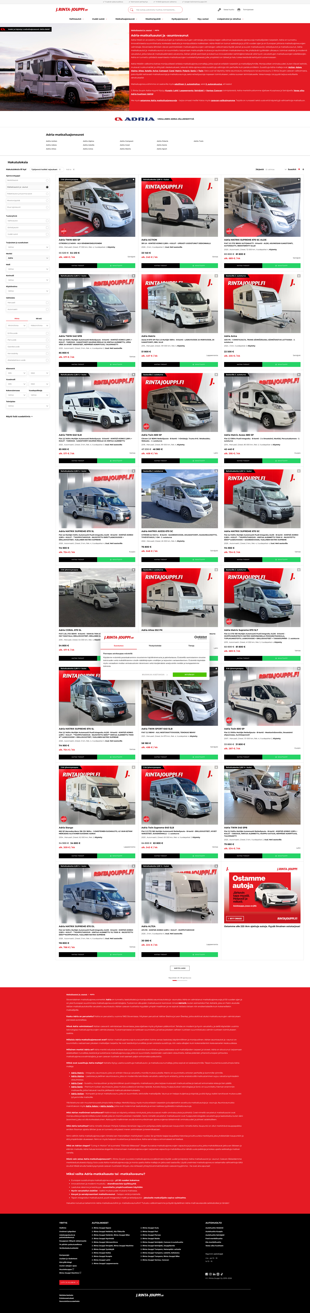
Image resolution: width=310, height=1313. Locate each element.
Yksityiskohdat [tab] (155, 646)
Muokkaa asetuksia (153, 675)
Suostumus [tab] (119, 646)
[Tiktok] (222, 1274)
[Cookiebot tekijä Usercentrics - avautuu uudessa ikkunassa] (196, 637)
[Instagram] (210, 1274)
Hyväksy (189, 675)
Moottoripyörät (13, 200)
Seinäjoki (199, 90)
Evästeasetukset (66, 1298)
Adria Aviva (88, 149)
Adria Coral (125, 145)
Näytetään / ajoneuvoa (180, 978)
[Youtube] (218, 1274)
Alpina (134, 71)
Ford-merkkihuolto (213, 1238)
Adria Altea (51, 149)
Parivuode (12, 340)
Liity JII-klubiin (68, 1282)
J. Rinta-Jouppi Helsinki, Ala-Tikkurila (108, 1231)
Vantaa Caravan (214, 90)
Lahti (175, 90)
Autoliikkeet (100, 1223)
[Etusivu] (72, 10)
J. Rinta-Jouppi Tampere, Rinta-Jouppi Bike (160, 1256)
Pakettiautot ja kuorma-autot (19, 194)
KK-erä (39, 318)
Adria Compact (126, 141)
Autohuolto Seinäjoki (214, 1235)
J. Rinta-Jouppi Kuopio (102, 1256)
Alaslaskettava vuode (16, 360)
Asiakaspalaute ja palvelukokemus (67, 1236)
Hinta (17, 318)
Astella (148, 71)
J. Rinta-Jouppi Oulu (150, 1228)
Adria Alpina (88, 141)
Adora (299, 67)
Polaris (186, 71)
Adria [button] (72, 169)
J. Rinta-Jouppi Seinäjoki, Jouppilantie (158, 1246)
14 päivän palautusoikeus (70, 1244)
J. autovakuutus (214, 84)
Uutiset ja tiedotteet (68, 1259)
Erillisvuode (12, 333)
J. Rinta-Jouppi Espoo (101, 1228)
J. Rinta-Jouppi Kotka (101, 1253)
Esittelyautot (13, 227)
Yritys (63, 1223)
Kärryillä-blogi (65, 1262)
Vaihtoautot (13, 221)
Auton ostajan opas (68, 1266)
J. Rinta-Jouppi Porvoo (151, 1235)
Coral (171, 71)
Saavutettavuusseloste (69, 1301)
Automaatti (12, 309)
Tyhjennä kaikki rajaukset (47, 169)
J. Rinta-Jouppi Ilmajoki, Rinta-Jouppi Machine (112, 1246)
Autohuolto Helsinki (214, 1228)
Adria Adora (51, 145)
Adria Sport (162, 149)
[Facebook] (206, 1274)
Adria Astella (88, 145)
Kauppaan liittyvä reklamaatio (72, 1241)
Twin (200, 71)
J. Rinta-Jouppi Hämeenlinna (105, 1242)
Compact (163, 71)
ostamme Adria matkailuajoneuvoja (158, 100)
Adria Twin (198, 141)
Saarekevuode (13, 347)
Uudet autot (13, 234)
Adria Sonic (162, 145)
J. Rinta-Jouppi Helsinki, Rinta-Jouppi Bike (111, 1235)
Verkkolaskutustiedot (68, 1248)
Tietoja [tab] (191, 646)
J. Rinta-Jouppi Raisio (150, 1238)
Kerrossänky (13, 353)
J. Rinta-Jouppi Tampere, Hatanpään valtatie (161, 1249)
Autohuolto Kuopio (214, 1231)
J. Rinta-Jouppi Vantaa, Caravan (155, 1260)
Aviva (155, 71)
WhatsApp (117, 265)
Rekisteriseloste (66, 1295)
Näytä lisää (180, 968)
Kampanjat (64, 1255)
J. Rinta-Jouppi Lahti (101, 1260)
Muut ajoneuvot (14, 207)
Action (291, 67)
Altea (141, 71)
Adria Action (51, 141)
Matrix (178, 71)
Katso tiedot (78, 265)
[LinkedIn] (214, 1274)
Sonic (193, 71)
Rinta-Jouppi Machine (69, 1273)
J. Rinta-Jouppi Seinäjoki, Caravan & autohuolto (162, 1242)
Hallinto (62, 1228)
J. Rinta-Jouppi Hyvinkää (103, 1238)
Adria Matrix (125, 149)
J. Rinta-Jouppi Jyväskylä (103, 1249)
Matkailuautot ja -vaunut (141, 30)
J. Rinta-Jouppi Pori (149, 1231)
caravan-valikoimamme (223, 100)
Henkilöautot (12, 180)
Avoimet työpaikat (67, 1231)
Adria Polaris (162, 141)
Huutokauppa (65, 1269)
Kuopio (168, 90)
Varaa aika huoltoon (214, 1246)
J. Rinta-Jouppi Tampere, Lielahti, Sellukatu (160, 1253)
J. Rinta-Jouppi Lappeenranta (105, 1263)
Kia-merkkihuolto (213, 1242)
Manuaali (11, 302)
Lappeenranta (186, 90)
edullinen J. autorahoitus (187, 84)
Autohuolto (213, 1223)
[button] (19, 416)
